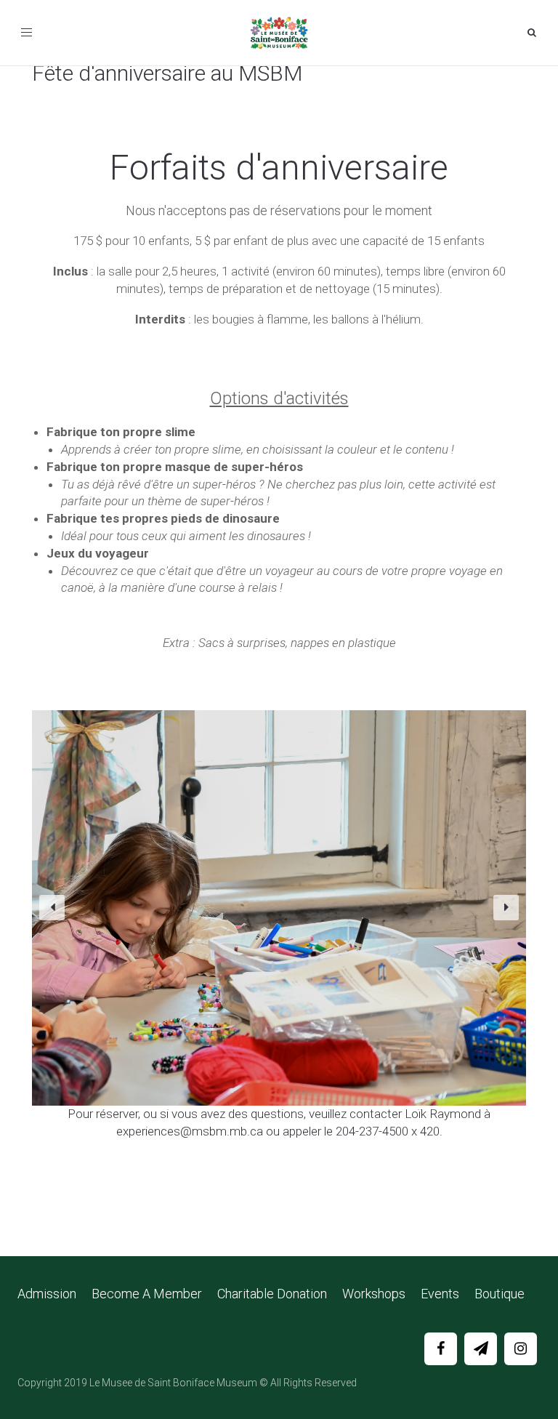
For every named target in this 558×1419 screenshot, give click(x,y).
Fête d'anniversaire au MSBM (167, 73)
